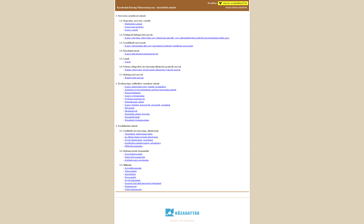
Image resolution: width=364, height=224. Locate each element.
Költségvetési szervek (134, 78)
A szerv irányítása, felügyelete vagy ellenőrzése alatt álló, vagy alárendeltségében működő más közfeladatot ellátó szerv (177, 38)
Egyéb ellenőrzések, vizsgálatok (139, 140)
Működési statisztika (134, 146)
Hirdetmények (131, 111)
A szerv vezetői (131, 30)
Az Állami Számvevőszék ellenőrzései (141, 137)
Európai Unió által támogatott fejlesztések (143, 183)
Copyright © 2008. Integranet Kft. (182, 221)
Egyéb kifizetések (132, 180)
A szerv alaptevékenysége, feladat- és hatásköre (145, 86)
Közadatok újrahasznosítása (137, 120)
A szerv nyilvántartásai (134, 96)
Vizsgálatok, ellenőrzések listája (138, 134)
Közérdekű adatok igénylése (137, 114)
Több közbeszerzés (133, 189)
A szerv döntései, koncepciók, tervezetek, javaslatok (147, 105)
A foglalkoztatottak (133, 168)
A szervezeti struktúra (134, 27)
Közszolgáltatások (133, 92)
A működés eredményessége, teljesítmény (143, 143)
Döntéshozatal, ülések (134, 102)
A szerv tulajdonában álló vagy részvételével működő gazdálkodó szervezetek (159, 46)
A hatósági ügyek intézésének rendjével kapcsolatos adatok (150, 89)
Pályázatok (129, 108)
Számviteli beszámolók (135, 157)
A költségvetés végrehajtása (137, 160)
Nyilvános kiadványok (135, 99)
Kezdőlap (212, 3)
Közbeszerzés (131, 186)
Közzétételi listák (132, 117)
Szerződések (130, 174)
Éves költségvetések (133, 154)
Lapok (128, 62)
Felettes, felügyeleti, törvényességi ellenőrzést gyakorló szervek (152, 70)
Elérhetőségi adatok (133, 24)
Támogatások (131, 171)
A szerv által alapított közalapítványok (141, 54)
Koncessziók (130, 177)
